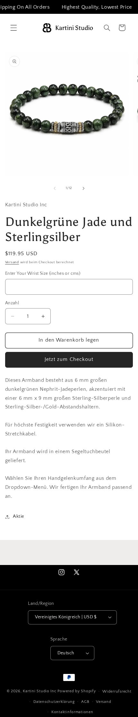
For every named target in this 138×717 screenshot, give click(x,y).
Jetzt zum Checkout (69, 359)
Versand (12, 262)
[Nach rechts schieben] (83, 188)
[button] (13, 27)
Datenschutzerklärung (54, 702)
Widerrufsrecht (116, 691)
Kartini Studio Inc (39, 691)
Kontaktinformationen (72, 712)
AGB (85, 702)
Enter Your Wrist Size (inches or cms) (43, 273)
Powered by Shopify (76, 691)
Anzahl (12, 303)
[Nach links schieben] (54, 188)
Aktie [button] (18, 516)
